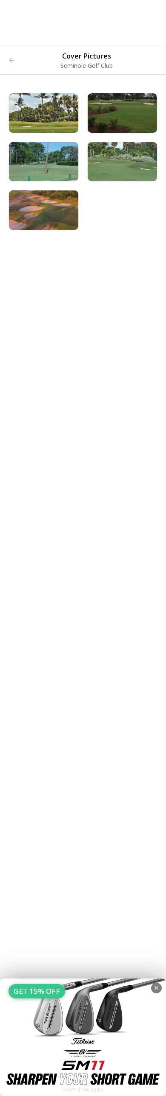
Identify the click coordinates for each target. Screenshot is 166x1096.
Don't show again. (83, 1089)
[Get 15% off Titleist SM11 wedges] (83, 1037)
